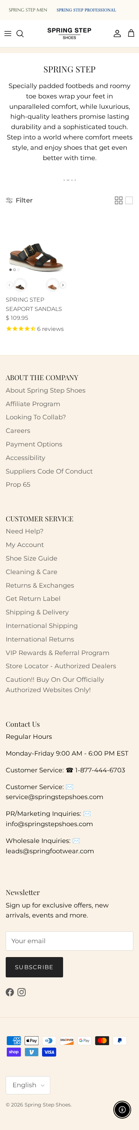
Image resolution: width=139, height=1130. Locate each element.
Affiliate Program (33, 404)
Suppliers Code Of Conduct (49, 471)
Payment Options (34, 444)
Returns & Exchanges (40, 585)
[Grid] (118, 200)
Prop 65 (18, 485)
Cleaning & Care (31, 572)
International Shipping (42, 626)
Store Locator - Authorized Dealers (61, 666)
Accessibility (25, 458)
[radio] (20, 285)
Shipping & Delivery (37, 612)
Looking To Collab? (36, 417)
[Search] (23, 33)
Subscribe (34, 967)
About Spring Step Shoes (46, 390)
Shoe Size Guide (31, 558)
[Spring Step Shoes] (69, 34)
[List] (129, 200)
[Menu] (8, 33)
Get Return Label (33, 599)
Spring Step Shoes (48, 1104)
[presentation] (63, 285)
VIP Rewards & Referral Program (57, 653)
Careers (18, 431)
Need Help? (24, 531)
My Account (25, 545)
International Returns (40, 639)
